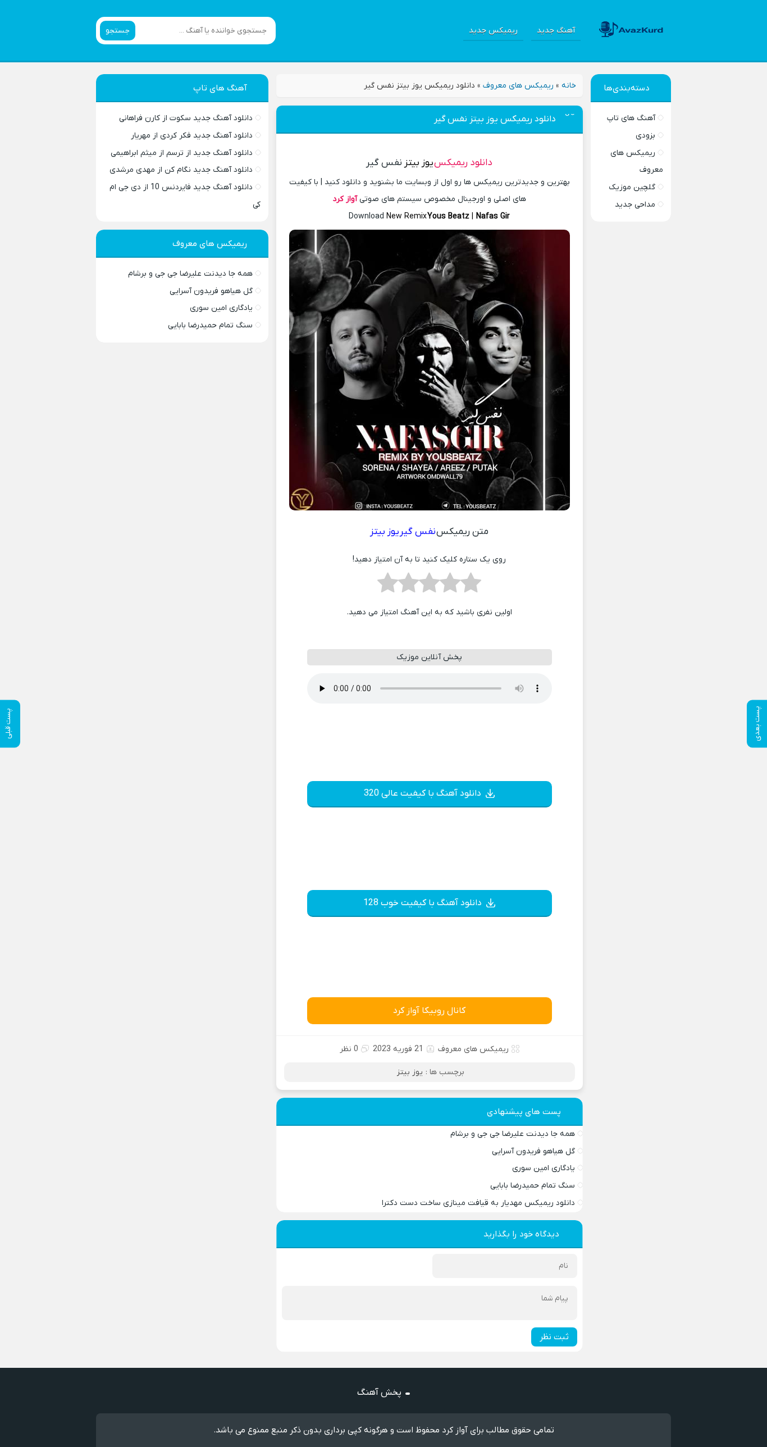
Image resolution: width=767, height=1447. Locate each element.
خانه (568, 85)
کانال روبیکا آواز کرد (429, 1010)
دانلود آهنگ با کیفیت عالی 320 (422, 793)
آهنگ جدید (556, 30)
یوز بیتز (418, 163)
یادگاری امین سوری (543, 1168)
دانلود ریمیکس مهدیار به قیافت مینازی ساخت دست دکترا (478, 1203)
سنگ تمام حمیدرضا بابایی (532, 1185)
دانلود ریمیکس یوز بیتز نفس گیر (495, 119)
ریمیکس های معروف (518, 85)
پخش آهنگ (379, 1392)
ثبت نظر (554, 1337)
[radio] (470, 586)
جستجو (118, 30)
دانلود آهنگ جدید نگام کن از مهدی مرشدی (181, 170)
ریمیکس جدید (493, 30)
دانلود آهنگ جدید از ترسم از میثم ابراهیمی (182, 153)
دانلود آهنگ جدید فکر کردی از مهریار (192, 135)
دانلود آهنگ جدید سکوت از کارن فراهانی (186, 118)
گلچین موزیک (632, 187)
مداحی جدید (635, 204)
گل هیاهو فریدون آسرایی (533, 1151)
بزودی (645, 135)
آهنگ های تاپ (631, 118)
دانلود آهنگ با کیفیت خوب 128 (422, 903)
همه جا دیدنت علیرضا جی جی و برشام (512, 1134)
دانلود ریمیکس (463, 163)
